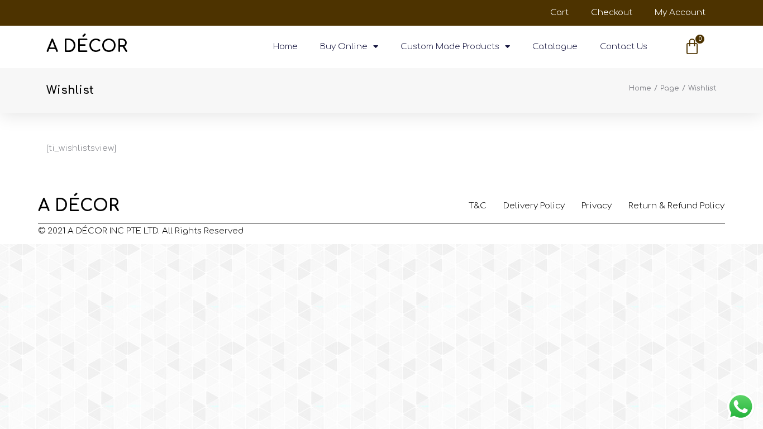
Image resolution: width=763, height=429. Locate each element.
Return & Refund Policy (676, 206)
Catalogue (555, 46)
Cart (559, 12)
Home (285, 46)
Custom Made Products (449, 46)
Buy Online (344, 46)
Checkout (611, 12)
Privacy (596, 206)
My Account (680, 12)
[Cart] (692, 47)
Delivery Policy (534, 206)
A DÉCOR (86, 46)
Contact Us (623, 46)
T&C (478, 206)
